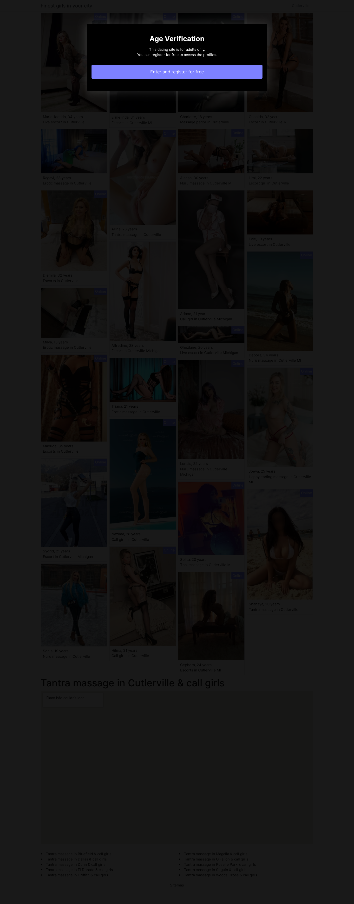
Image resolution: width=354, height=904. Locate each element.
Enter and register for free (177, 71)
